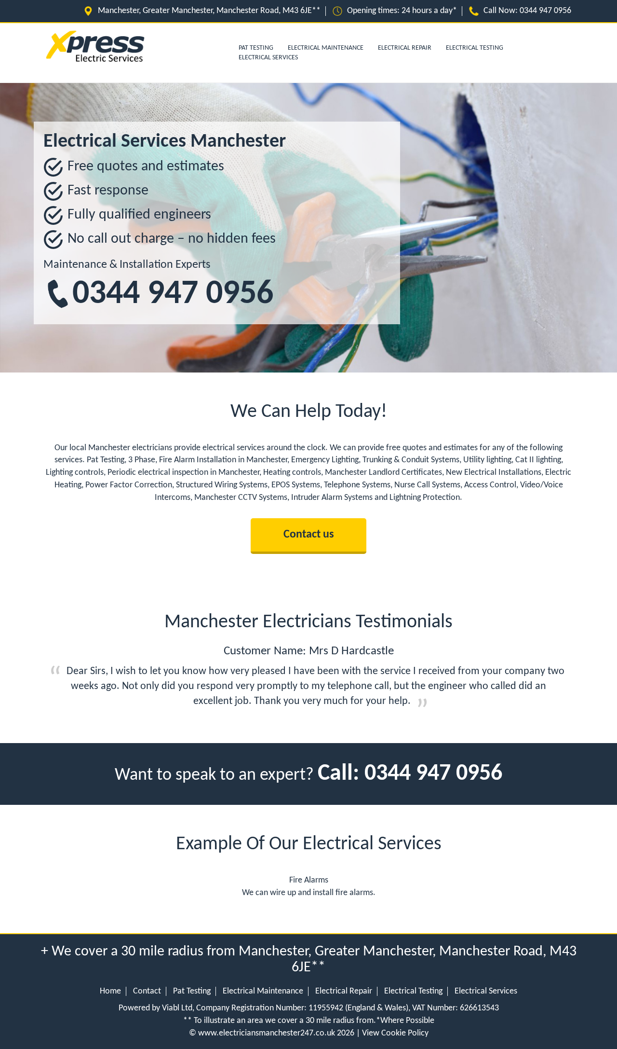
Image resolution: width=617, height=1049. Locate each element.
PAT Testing (256, 48)
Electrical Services (268, 57)
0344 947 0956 (545, 10)
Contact (147, 991)
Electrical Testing (474, 48)
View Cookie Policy (395, 1033)
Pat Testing (192, 991)
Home (110, 991)
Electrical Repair (404, 48)
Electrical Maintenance (325, 48)
